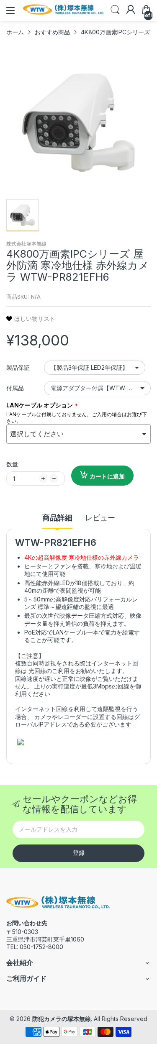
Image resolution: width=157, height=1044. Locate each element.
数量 (12, 464)
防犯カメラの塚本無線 (61, 1018)
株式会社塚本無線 (26, 244)
